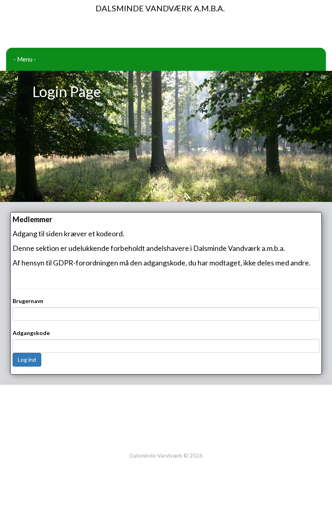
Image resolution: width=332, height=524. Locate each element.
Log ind (27, 359)
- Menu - (24, 59)
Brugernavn (28, 300)
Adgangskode (31, 332)
